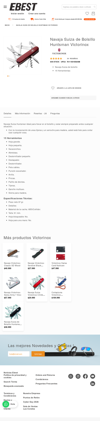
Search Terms (10, 381)
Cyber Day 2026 (31, 401)
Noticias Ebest (11, 372)
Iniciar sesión (17, 13)
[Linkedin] (92, 383)
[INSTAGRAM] (78, 376)
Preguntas (55, 113)
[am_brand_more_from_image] (13, 253)
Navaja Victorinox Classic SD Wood (12, 264)
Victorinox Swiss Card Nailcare (59, 264)
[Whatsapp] (70, 376)
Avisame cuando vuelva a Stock (65, 98)
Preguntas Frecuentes (46, 383)
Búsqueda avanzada (14, 386)
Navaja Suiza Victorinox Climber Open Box (36, 295)
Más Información (22, 113)
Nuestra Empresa (31, 393)
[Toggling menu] (5, 7)
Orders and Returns (45, 375)
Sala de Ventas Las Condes (30, 407)
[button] (7, 76)
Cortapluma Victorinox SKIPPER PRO (59, 295)
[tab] (7, 114)
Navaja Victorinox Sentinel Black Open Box (36, 265)
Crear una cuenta (36, 13)
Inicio (7, 25)
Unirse (38, 353)
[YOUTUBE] (92, 376)
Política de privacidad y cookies (15, 376)
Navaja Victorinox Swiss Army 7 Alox (12, 293)
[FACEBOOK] (85, 376)
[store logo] (23, 6)
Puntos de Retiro (31, 397)
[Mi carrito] (93, 13)
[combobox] (79, 6)
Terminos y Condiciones (10, 394)
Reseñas (40, 113)
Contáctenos (42, 379)
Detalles (7, 113)
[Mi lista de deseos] (87, 13)
